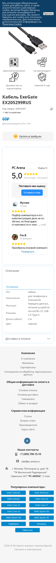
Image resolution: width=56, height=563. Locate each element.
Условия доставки (28, 394)
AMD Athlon (13, 498)
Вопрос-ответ (28, 420)
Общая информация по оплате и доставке (28, 383)
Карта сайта (28, 429)
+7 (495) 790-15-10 (30, 454)
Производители (28, 424)
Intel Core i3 (41, 498)
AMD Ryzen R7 (41, 517)
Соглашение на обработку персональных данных (28, 373)
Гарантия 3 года (42, 85)
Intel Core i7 (41, 505)
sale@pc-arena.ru (30, 461)
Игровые (41, 523)
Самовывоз (28, 398)
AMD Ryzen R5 (13, 517)
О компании (28, 358)
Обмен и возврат (28, 403)
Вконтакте (27, 441)
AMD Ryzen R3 (41, 511)
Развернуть (28, 251)
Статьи (28, 416)
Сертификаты (28, 367)
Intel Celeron (13, 492)
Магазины (28, 362)
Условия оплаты (28, 390)
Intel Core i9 (13, 511)
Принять (48, 13)
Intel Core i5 (13, 505)
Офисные (28, 530)
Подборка (13, 523)
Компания (28, 353)
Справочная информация (28, 410)
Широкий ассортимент (14, 70)
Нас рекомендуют (42, 70)
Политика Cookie (11, 24)
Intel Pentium (42, 492)
